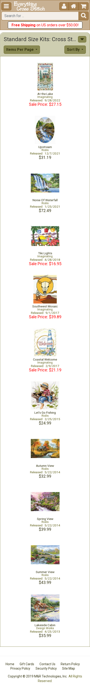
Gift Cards (27, 664)
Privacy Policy (20, 668)
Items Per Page (20, 49)
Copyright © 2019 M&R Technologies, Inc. (37, 676)
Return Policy (70, 664)
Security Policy (46, 668)
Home (10, 664)
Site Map (68, 668)
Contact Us (47, 664)
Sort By (74, 49)
